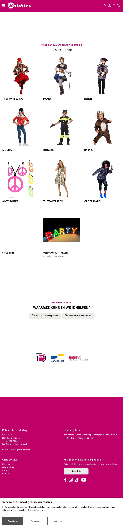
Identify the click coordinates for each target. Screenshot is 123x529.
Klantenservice (8, 464)
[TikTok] (77, 480)
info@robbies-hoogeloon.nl (14, 444)
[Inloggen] (109, 6)
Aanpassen (35, 521)
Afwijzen (58, 521)
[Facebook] (65, 480)
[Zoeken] (105, 6)
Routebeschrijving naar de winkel (16, 449)
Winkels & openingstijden (47, 315)
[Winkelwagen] (118, 6)
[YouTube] (83, 480)
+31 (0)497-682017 (11, 441)
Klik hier (68, 434)
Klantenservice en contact (80, 315)
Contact (5, 473)
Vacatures (6, 470)
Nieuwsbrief (76, 471)
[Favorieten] (114, 6)
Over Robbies (8, 467)
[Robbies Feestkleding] (20, 5)
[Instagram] (71, 480)
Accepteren (13, 521)
